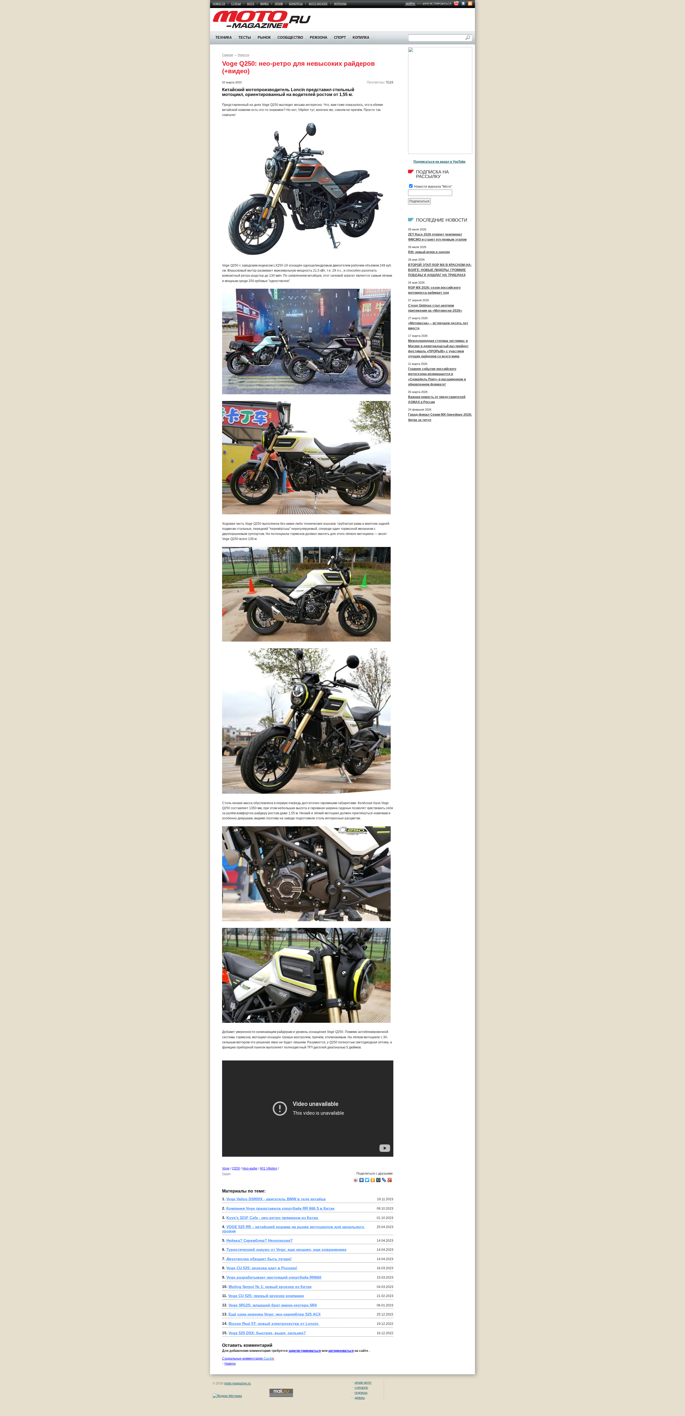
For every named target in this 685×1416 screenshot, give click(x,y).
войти (410, 3)
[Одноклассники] (373, 1179)
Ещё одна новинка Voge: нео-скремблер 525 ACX (275, 1314)
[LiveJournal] (384, 1179)
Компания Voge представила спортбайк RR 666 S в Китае (280, 1208)
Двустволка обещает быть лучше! (259, 1259)
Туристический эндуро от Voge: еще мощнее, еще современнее (286, 1249)
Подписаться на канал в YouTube (439, 162)
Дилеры (360, 1397)
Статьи (236, 3)
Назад (226, 1173)
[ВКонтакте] (361, 1179)
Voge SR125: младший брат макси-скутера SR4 (273, 1305)
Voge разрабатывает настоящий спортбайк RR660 (273, 1277)
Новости (219, 3)
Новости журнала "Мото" (432, 186)
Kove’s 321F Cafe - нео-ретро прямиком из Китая (272, 1218)
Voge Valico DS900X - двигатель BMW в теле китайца (276, 1199)
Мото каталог (318, 3)
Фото (250, 3)
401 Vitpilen (268, 1168)
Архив (279, 3)
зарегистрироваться (436, 3)
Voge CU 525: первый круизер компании (266, 1296)
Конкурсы (296, 3)
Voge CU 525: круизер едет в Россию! (261, 1268)
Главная (227, 54)
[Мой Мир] (378, 1179)
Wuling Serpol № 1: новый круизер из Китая (270, 1286)
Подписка (361, 1392)
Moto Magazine (224, 13)
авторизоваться (341, 1351)
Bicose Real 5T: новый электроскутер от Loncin (274, 1323)
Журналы (340, 3)
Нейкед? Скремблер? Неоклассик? (259, 1240)
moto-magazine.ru (237, 1383)
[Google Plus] (390, 1179)
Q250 (236, 1168)
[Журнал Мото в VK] (463, 3)
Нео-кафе (249, 1168)
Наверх (230, 1363)
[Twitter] (367, 1179)
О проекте (361, 1387)
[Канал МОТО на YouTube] (456, 3)
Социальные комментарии (248, 1358)
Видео (264, 3)
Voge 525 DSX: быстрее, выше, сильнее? (267, 1333)
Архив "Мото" (363, 1382)
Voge (226, 1168)
